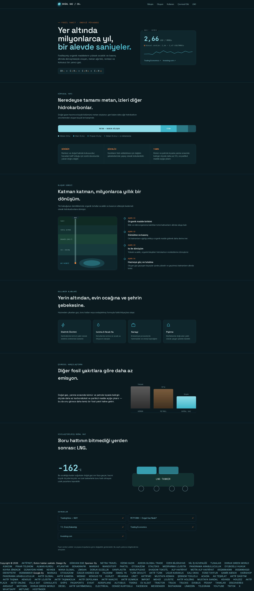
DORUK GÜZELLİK (99, 569)
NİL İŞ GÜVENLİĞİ (198, 563)
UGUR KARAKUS (175, 573)
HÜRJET (109, 576)
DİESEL (62, 586)
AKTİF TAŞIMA (10, 579)
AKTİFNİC (146, 576)
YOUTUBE (219, 586)
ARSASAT (8, 586)
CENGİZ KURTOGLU (122, 586)
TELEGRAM (204, 586)
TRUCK (172, 582)
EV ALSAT (145, 582)
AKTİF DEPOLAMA (88, 579)
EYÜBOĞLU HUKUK (235, 566)
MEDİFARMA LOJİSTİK (174, 566)
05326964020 (242, 569)
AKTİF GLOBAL (46, 576)
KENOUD (26, 579)
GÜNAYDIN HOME (33, 569)
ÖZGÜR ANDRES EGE (88, 573)
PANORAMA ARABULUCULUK (205, 566)
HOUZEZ (237, 579)
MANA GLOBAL (66, 569)
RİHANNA (123, 576)
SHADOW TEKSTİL (158, 569)
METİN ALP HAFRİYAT (202, 569)
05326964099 (224, 569)
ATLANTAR (63, 566)
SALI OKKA (193, 573)
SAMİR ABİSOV (229, 573)
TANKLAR (220, 582)
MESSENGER (158, 586)
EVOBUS (196, 582)
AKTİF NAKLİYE (109, 579)
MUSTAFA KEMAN (164, 576)
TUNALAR (215, 563)
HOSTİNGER (39, 589)
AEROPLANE (104, 582)
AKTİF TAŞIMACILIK (65, 579)
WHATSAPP (9, 589)
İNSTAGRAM (174, 586)
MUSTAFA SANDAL (207, 579)
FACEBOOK (142, 586)
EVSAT (90, 582)
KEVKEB (51, 569)
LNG (194, 4)
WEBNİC (81, 576)
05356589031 (26, 573)
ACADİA (205, 576)
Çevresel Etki (183, 4)
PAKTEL (124, 566)
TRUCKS (183, 582)
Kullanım (170, 4)
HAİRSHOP (246, 573)
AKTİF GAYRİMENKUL (80, 586)
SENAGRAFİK (79, 566)
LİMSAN (82, 569)
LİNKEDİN (190, 586)
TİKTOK (231, 586)
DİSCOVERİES (236, 582)
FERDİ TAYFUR (210, 573)
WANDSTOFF (109, 566)
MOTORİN (22, 586)
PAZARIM (107, 573)
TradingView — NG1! (92, 518)
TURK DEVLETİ (138, 573)
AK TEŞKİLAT (220, 576)
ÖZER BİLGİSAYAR (175, 563)
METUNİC (24, 589)
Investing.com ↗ (169, 61)
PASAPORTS (77, 582)
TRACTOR (160, 582)
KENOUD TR (95, 576)
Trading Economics (162, 527)
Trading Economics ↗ (152, 61)
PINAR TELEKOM (24, 566)
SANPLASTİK (119, 569)
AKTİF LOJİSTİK (43, 579)
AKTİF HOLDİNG (185, 579)
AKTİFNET (27, 563)
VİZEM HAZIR (127, 563)
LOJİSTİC (169, 579)
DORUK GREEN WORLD (236, 563)
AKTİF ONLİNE (18, 582)
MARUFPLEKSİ (137, 569)
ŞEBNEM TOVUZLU (188, 576)
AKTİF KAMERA (65, 576)
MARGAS (94, 566)
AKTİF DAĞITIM (238, 576)
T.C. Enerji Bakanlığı (92, 527)
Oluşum (160, 4)
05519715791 (9, 573)
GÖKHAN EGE (77, 563)
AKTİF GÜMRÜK (129, 579)
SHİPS (63, 582)
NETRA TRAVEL (108, 563)
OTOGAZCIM (138, 566)
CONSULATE (50, 582)
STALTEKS (153, 566)
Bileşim (150, 4)
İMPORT (146, 579)
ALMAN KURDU (45, 566)
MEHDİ (157, 579)
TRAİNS (133, 582)
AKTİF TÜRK (155, 573)
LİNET (134, 576)
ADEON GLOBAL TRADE (150, 563)
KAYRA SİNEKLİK (12, 569)
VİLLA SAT (34, 582)
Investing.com (92, 536)
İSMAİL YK (121, 573)
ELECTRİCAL (102, 586)
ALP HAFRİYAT (179, 569)
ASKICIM (7, 566)
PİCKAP (208, 582)
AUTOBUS (119, 582)
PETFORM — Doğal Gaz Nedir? (162, 518)
